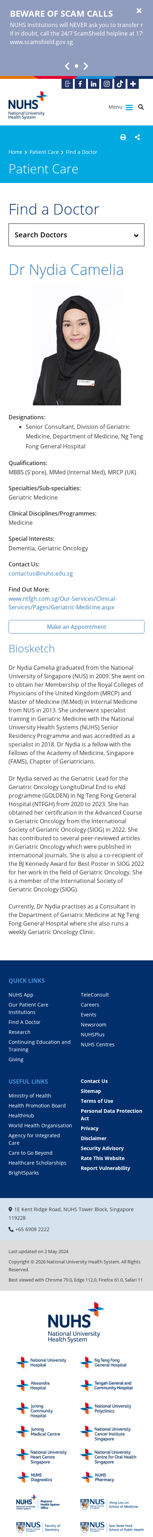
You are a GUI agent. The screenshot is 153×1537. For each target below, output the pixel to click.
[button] (123, 137)
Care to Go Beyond (31, 1152)
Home (15, 152)
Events (88, 1014)
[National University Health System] (28, 105)
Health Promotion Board (37, 1105)
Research (20, 1032)
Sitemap (91, 1091)
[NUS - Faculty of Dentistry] (48, 1525)
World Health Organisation (40, 1125)
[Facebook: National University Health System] (80, 84)
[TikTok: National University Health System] (120, 84)
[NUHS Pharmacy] (112, 1480)
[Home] (76, 1322)
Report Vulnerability (105, 1168)
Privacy (90, 1128)
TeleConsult (95, 994)
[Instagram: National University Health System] (106, 84)
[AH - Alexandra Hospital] (48, 1388)
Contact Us (94, 1081)
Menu (116, 106)
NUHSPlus (93, 1034)
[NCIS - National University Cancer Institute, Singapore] (112, 1433)
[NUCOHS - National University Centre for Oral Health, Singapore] (112, 1457)
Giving (16, 1059)
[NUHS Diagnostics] (48, 1480)
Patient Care (44, 152)
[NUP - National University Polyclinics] (112, 1410)
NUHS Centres (98, 1044)
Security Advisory (102, 1148)
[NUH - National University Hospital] (48, 1364)
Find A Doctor (25, 1022)
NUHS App (21, 994)
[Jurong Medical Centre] (48, 1433)
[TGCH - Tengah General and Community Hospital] (112, 1388)
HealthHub (21, 1115)
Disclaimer (93, 1138)
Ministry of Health (30, 1095)
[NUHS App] (67, 84)
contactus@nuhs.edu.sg (41, 573)
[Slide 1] (76, 66)
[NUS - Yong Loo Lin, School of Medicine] (112, 1502)
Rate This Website (103, 1158)
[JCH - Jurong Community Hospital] (48, 1410)
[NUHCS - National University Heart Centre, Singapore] (48, 1457)
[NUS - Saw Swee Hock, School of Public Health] (112, 1525)
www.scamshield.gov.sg (41, 42)
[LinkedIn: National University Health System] (93, 84)
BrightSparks (24, 1172)
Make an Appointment (76, 627)
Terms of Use (97, 1101)
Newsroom (93, 1024)
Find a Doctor (81, 152)
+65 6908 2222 (32, 1229)
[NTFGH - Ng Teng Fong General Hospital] (112, 1364)
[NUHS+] (133, 84)
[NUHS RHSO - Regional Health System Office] (48, 1502)
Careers (90, 1004)
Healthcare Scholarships (38, 1162)
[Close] (139, 11)
